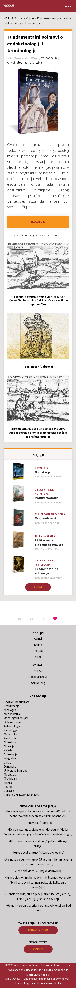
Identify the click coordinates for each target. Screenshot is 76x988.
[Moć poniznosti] (18, 517)
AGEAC (38, 671)
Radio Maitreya (38, 677)
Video (38, 657)
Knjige (38, 645)
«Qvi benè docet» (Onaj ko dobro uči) (38, 871)
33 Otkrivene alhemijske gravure (49, 542)
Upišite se (38, 949)
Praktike (38, 651)
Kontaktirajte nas (38, 930)
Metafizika (34, 62)
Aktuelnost (11, 742)
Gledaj (38, 587)
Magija (8, 783)
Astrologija (10, 754)
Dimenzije (10, 766)
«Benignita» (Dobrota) (38, 823)
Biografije (10, 758)
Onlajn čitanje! (45, 489)
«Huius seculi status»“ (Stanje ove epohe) (38, 852)
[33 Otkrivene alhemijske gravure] (18, 539)
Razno (8, 787)
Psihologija (18, 62)
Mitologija (10, 710)
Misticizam (10, 778)
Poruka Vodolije (46, 498)
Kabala (51, 536)
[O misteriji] (18, 471)
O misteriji (42, 472)
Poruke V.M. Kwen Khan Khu (21, 795)
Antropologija (12, 726)
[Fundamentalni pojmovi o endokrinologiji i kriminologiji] (19, 619)
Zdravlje (9, 791)
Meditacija (10, 774)
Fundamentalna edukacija (46, 571)
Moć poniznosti (46, 518)
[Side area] (58, 6)
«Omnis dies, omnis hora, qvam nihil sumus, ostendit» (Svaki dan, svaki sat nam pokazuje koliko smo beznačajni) (38, 882)
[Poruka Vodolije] (18, 493)
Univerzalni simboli (15, 770)
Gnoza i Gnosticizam (16, 702)
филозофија (12, 714)
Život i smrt (11, 738)
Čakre (7, 762)
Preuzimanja (11, 706)
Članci (38, 638)
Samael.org (38, 683)
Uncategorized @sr (16, 718)
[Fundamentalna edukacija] (18, 564)
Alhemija (40, 536)
